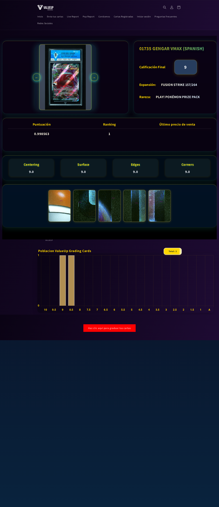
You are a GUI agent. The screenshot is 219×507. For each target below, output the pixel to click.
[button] (164, 7)
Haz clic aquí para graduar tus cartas (109, 328)
